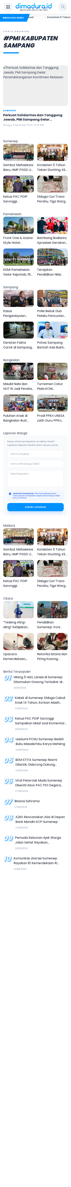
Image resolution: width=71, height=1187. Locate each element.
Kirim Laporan (35, 507)
